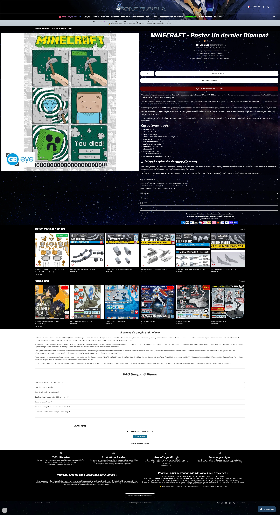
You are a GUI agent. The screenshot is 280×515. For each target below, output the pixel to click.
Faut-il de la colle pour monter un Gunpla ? (49, 382)
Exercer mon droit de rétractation (140, 496)
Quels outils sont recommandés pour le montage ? (52, 412)
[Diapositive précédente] (38, 250)
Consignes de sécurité (150, 208)
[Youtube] (226, 502)
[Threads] (237, 502)
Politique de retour (149, 180)
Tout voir (242, 229)
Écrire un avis (140, 436)
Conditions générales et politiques (140, 503)
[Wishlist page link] (273, 7)
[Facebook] (218, 502)
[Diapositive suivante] (65, 250)
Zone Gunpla (45, 503)
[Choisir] (101, 316)
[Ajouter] (65, 264)
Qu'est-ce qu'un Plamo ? (43, 402)
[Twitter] (234, 502)
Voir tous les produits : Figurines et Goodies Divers (53, 28)
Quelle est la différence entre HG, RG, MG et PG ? (52, 397)
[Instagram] (222, 502)
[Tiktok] (230, 502)
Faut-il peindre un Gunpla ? (44, 387)
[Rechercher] (274, 16)
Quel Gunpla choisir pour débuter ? (47, 392)
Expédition (147, 193)
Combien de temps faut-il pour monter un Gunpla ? (52, 407)
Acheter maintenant (209, 80)
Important (146, 198)
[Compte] (263, 6)
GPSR (145, 203)
